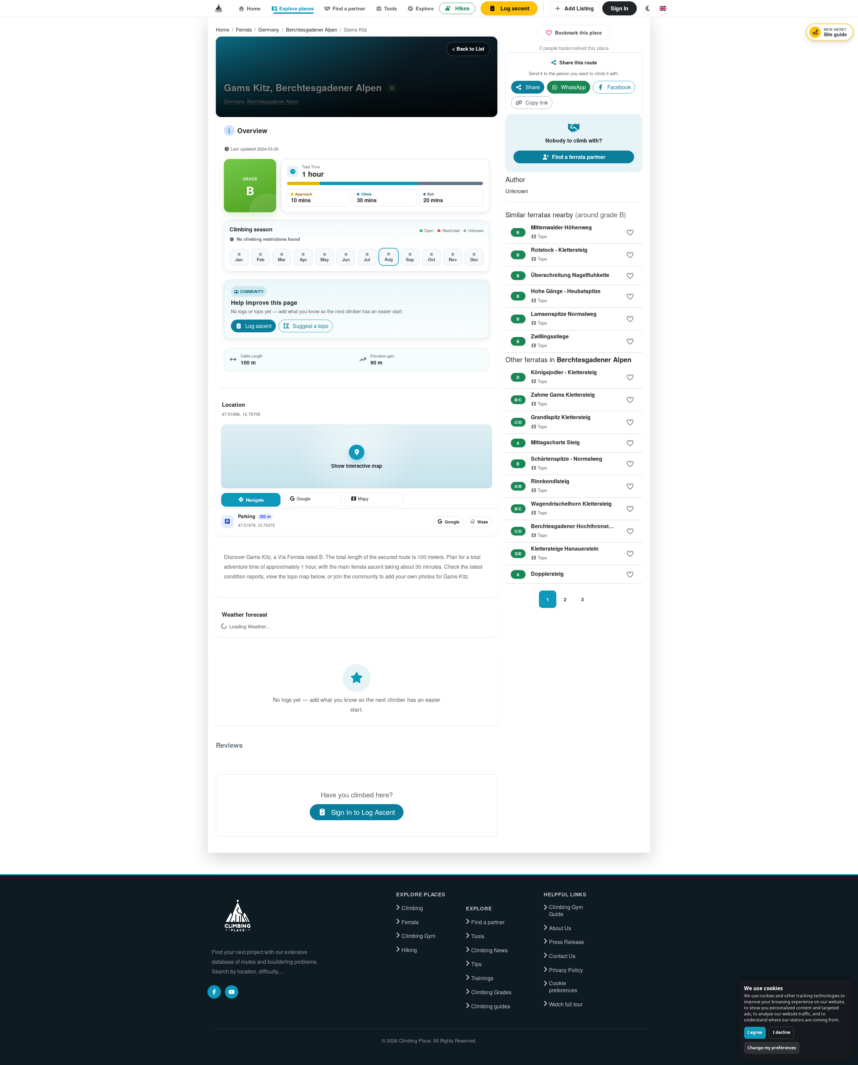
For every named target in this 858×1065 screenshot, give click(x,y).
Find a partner (348, 8)
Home (253, 8)
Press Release (566, 942)
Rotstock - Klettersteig (559, 250)
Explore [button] (425, 8)
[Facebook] (214, 992)
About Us (560, 928)
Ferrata (244, 29)
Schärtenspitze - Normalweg (566, 458)
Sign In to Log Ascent (363, 812)
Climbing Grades (491, 992)
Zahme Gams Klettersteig (563, 394)
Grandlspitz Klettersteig (561, 417)
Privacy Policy (566, 970)
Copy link (537, 102)
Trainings (482, 978)
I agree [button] (754, 1032)
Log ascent (515, 8)
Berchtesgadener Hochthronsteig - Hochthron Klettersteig (605, 526)
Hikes (462, 8)
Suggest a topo (310, 326)
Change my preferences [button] (771, 1048)
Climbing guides (490, 1006)
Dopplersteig (547, 573)
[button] (663, 8)
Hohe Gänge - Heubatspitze (566, 291)
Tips (476, 964)
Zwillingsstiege (550, 336)
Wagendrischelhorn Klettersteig (571, 503)
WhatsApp (573, 87)
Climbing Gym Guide (566, 910)
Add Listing (579, 8)
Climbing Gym (418, 936)
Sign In (619, 8)
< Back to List (468, 48)
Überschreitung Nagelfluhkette (570, 275)
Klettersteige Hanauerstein (565, 548)
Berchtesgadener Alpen (311, 29)
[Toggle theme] (648, 8)
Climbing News (489, 950)
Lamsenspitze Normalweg (564, 314)
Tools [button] (390, 8)
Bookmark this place (578, 32)
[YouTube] (231, 992)
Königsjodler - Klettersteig (564, 372)
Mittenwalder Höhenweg (561, 227)
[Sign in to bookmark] (630, 232)
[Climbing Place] (237, 915)
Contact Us (562, 956)
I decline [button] (781, 1032)
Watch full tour (566, 1004)
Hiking (409, 950)
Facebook (619, 87)
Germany (268, 29)
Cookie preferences (563, 986)
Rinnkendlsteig (550, 481)
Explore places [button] (296, 8)
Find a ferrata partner (578, 157)
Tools (477, 936)
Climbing (412, 908)
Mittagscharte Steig (555, 442)
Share (533, 87)
